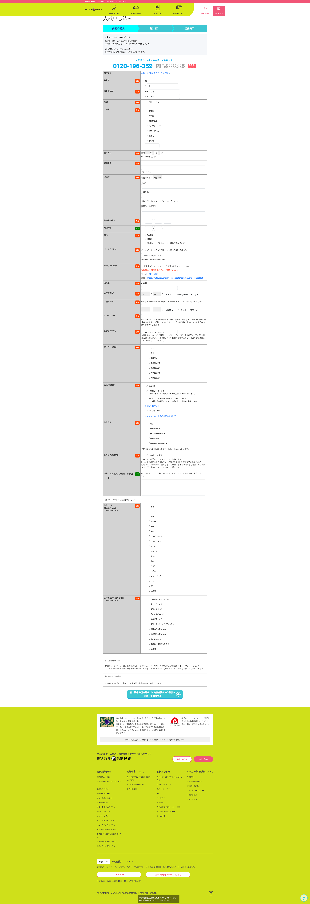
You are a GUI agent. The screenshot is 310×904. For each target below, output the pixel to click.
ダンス (153, 556)
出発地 (144, 283)
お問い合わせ (182, 759)
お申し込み (203, 759)
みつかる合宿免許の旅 (135, 784)
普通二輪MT (155, 363)
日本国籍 (150, 235)
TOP (304, 899)
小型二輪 (153, 358)
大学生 (151, 116)
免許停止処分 (155, 428)
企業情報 (190, 777)
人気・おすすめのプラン (106, 807)
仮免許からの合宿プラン (106, 841)
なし (152, 348)
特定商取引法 (192, 795)
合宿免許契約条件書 (194, 781)
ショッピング (155, 576)
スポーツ (153, 521)
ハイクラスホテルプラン (106, 825)
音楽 (152, 531)
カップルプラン (103, 816)
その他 (151, 140)
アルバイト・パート (156, 126)
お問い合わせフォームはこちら (168, 874)
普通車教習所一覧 (103, 793)
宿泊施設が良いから (158, 634)
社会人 (151, 136)
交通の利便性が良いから (159, 644)
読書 (152, 516)
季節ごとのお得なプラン (106, 846)
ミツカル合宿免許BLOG (166, 811)
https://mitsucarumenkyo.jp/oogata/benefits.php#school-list (175, 278)
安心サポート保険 (163, 789)
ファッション (155, 541)
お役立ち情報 (132, 789)
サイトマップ (192, 799)
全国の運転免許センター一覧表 (169, 807)
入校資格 (160, 802)
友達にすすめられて (158, 609)
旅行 (152, 506)
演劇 (152, 561)
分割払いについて (152, 406)
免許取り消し (155, 438)
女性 (159, 102)
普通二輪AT (154, 368)
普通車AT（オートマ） (153, 266)
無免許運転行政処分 (157, 433)
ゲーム (153, 546)
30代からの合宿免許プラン (107, 829)
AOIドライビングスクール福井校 (155, 73)
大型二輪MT (155, 373)
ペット (153, 581)
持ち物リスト (162, 798)
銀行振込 (152, 386)
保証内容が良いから (158, 629)
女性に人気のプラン (104, 811)
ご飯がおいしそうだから (159, 599)
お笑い (153, 571)
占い (152, 586)
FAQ (158, 793)
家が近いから (155, 639)
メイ (146, 96)
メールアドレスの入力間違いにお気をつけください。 (164, 249)
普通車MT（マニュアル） (178, 266)
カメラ (153, 566)
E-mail (151, 455)
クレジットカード (155, 410)
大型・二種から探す (104, 798)
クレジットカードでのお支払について (160, 416)
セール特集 (161, 816)
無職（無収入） (154, 131)
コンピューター (156, 536)
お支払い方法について (165, 784)
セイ (146, 91)
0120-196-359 (152, 274)
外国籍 (149, 239)
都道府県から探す (103, 777)
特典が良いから (156, 619)
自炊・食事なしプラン (105, 820)
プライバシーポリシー (195, 790)
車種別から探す (103, 789)
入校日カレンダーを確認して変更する (182, 294)
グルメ (153, 511)
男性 (150, 102)
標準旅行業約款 (193, 786)
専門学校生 (153, 121)
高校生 (151, 111)
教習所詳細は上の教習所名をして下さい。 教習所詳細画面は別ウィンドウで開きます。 (158, 899)
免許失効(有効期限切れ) (159, 443)
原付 (152, 353)
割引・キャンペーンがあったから (163, 624)
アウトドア (154, 551)
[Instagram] (211, 893)
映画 (152, 526)
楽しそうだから (156, 604)
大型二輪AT (154, 378)
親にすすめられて (157, 614)
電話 (160, 455)
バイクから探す (103, 802)
